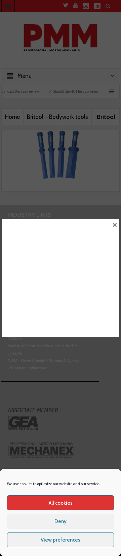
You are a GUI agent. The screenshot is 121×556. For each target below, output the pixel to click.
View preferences (60, 540)
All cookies (61, 503)
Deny (60, 521)
